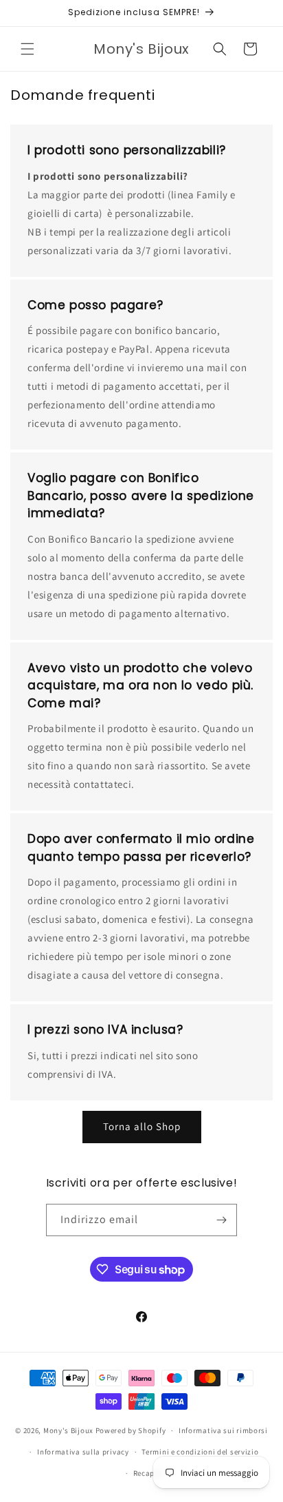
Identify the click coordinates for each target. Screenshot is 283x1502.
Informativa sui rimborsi (223, 1430)
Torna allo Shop (142, 1126)
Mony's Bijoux (68, 1430)
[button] (27, 49)
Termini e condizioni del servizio (200, 1452)
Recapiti (148, 1473)
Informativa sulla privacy (83, 1452)
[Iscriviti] (221, 1220)
